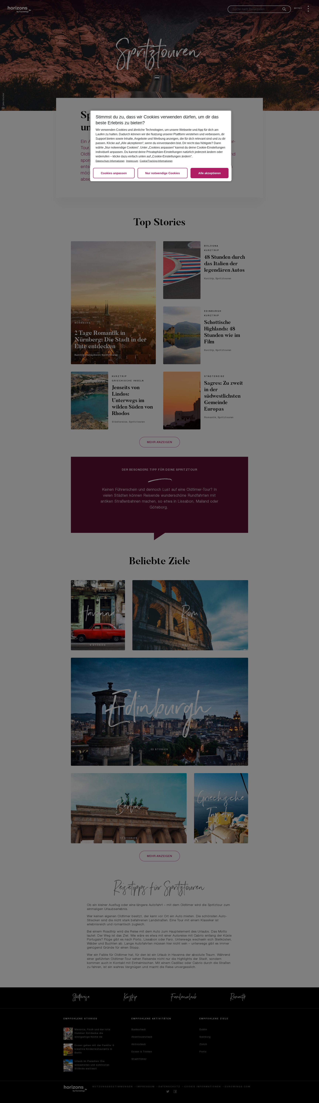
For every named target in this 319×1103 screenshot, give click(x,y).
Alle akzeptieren (209, 173)
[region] (160, 145)
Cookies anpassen (114, 173)
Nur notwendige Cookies (162, 173)
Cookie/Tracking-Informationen (156, 161)
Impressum (132, 161)
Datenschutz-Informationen (110, 161)
